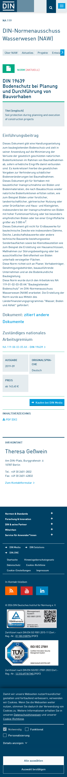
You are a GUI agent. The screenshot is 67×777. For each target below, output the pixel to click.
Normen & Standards (16, 513)
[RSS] (11, 590)
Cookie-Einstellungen (19, 570)
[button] (17, 743)
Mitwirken (10, 529)
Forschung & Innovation (18, 519)
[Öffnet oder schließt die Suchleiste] (51, 6)
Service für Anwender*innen (20, 535)
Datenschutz (13, 564)
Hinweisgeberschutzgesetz (39, 559)
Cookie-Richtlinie (13, 719)
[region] (33, 720)
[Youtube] (27, 590)
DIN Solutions (37, 547)
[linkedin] (42, 590)
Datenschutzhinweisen (27, 714)
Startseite (12, 559)
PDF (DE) (11, 419)
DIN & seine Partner (16, 524)
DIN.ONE (14, 552)
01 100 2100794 (23, 636)
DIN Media (14, 547)
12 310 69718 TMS (24, 673)
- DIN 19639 (23, 346)
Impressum (42, 570)
